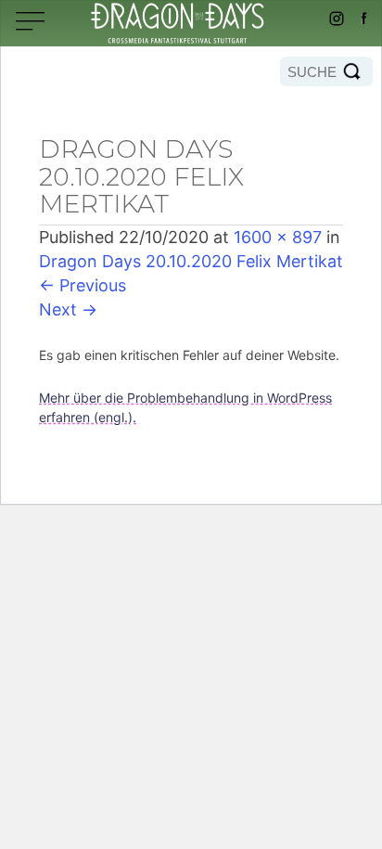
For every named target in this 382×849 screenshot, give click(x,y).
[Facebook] (363, 18)
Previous (82, 285)
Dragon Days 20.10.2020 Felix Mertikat (191, 261)
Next (68, 309)
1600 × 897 (278, 237)
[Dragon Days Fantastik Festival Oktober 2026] (191, 23)
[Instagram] (336, 18)
